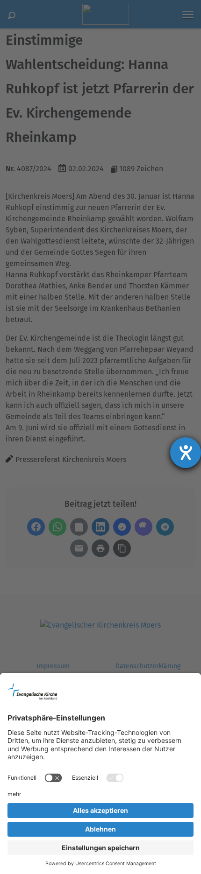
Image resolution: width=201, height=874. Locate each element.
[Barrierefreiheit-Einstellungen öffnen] (185, 452)
